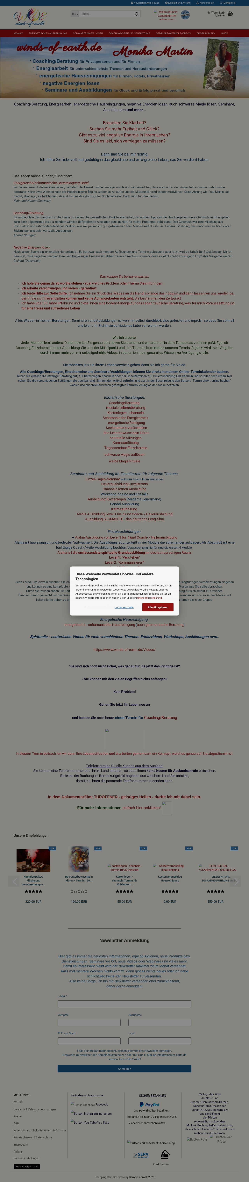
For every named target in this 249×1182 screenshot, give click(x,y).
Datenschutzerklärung (149, 597)
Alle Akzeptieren (158, 607)
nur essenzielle (124, 607)
